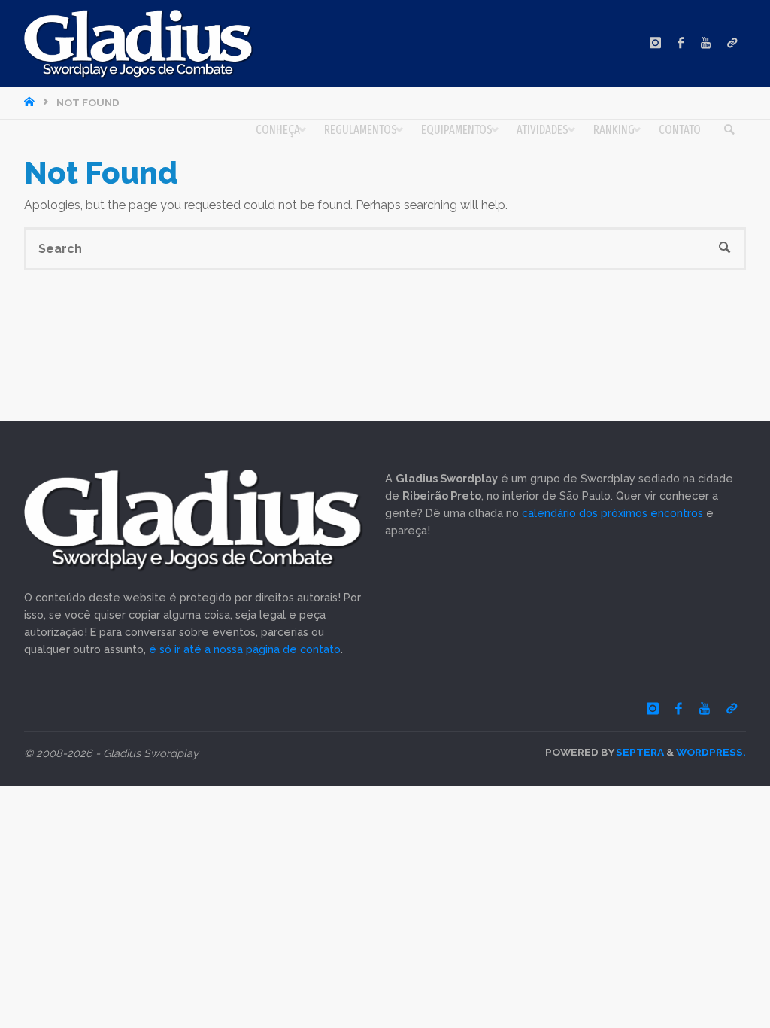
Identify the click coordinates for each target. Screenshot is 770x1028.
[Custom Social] (732, 43)
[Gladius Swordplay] (138, 43)
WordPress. (711, 752)
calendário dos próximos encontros (612, 512)
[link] (729, 130)
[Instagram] (655, 43)
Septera (639, 752)
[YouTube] (706, 43)
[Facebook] (681, 43)
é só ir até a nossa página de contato (245, 649)
